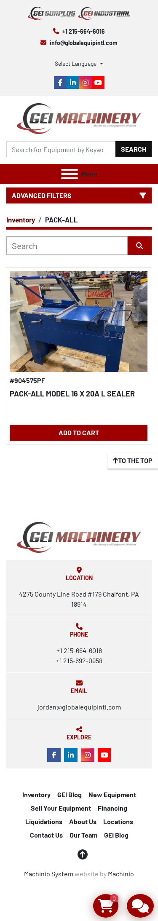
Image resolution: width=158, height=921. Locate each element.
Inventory (36, 794)
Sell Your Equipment (61, 808)
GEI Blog (69, 794)
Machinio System (48, 874)
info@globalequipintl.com (84, 42)
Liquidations (43, 821)
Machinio (121, 874)
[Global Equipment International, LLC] (78, 537)
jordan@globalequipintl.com (79, 707)
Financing (112, 808)
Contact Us (46, 835)
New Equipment (112, 794)
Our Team (83, 835)
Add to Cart (79, 432)
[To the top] (83, 854)
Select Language (75, 63)
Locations (118, 821)
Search (133, 149)
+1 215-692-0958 (79, 660)
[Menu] (69, 174)
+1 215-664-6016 (83, 31)
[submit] (140, 245)
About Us (82, 821)
